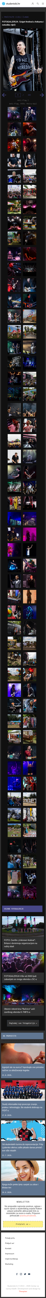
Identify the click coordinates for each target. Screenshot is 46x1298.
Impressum (9, 1254)
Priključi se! (9, 1243)
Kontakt (8, 1248)
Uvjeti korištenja (11, 1259)
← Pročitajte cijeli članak (15, 17)
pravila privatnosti (28, 1216)
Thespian (23, 1291)
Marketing (9, 1264)
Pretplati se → (23, 1224)
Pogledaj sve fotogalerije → (23, 1023)
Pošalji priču (10, 1238)
